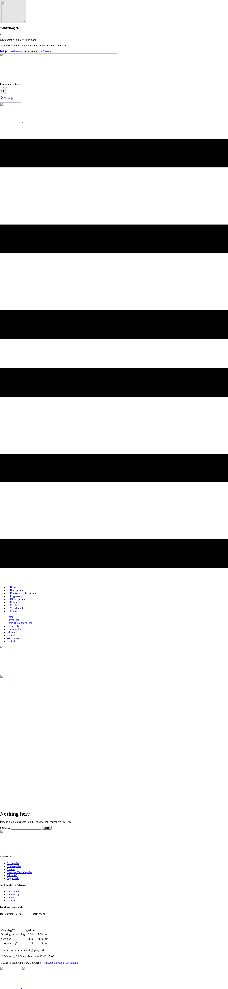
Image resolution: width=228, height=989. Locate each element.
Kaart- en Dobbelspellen (19, 622)
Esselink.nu (72, 962)
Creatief (11, 635)
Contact (14, 611)
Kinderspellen (14, 629)
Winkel (10, 897)
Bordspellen (13, 619)
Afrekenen (46, 51)
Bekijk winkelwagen (11, 51)
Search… (5, 827)
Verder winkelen (31, 51)
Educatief (12, 632)
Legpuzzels (13, 625)
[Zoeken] (3, 91)
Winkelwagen (14, 894)
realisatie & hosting (54, 962)
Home (10, 616)
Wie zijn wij (13, 638)
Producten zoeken (9, 84)
